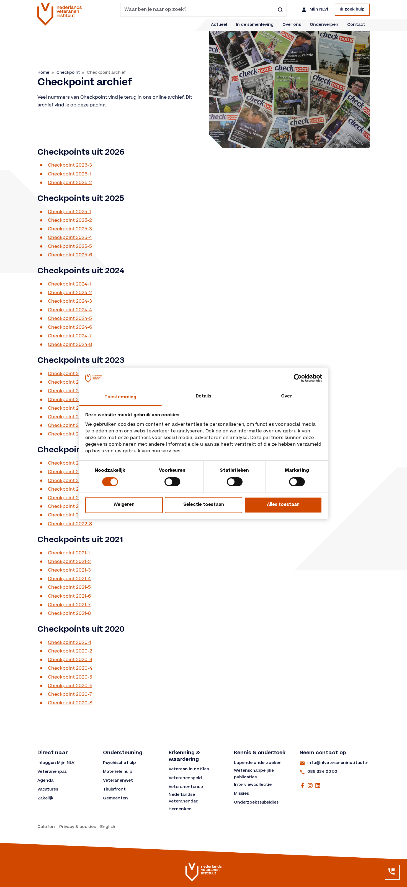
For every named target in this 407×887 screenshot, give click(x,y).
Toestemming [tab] (120, 397)
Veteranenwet (118, 781)
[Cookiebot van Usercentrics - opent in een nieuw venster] (298, 378)
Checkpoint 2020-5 (70, 677)
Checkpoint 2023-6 (70, 417)
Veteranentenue (186, 787)
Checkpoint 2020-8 (70, 703)
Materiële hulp (117, 772)
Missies (241, 794)
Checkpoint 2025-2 (70, 220)
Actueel (219, 25)
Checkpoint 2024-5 (70, 318)
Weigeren (124, 505)
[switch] (172, 481)
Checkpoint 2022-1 (69, 463)
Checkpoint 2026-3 (70, 165)
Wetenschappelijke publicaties (254, 774)
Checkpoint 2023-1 (69, 373)
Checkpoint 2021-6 (69, 596)
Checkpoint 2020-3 (70, 659)
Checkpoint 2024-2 (70, 292)
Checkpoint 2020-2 (70, 651)
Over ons (291, 25)
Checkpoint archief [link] (106, 72)
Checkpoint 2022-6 (70, 506)
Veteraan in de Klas (189, 769)
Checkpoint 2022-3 (70, 480)
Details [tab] (204, 396)
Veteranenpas (52, 772)
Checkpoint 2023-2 (70, 382)
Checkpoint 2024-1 (69, 284)
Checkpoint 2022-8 (70, 524)
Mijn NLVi (319, 10)
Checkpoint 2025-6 (70, 255)
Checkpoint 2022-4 (70, 489)
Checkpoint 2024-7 (70, 336)
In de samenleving (255, 25)
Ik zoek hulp (352, 10)
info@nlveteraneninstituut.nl (338, 763)
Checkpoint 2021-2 (69, 561)
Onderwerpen (324, 25)
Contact (356, 25)
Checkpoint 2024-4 (70, 310)
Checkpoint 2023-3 (70, 391)
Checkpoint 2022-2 (70, 472)
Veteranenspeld (185, 778)
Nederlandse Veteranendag (184, 798)
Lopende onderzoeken (258, 763)
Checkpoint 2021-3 (69, 570)
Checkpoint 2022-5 (70, 498)
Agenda (45, 781)
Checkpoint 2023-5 (70, 408)
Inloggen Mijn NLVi (56, 763)
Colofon (46, 827)
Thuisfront (114, 790)
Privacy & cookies (77, 827)
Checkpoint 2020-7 (70, 694)
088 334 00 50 (322, 772)
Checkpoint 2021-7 (69, 605)
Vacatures (47, 790)
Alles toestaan (283, 505)
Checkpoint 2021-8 (69, 613)
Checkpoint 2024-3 (70, 301)
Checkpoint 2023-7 (70, 425)
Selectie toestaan (203, 505)
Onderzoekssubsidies (256, 803)
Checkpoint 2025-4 (70, 237)
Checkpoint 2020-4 (70, 668)
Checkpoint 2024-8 (70, 344)
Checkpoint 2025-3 (70, 229)
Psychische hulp (119, 763)
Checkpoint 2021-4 (69, 579)
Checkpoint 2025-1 (69, 212)
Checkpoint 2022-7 (70, 515)
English (107, 827)
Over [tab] (286, 396)
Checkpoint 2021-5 (69, 587)
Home (43, 72)
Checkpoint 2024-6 (70, 327)
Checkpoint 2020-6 (70, 686)
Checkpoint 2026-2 (70, 182)
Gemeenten (115, 799)
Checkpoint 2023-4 (70, 399)
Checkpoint (68, 72)
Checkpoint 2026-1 (69, 174)
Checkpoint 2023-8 (70, 434)
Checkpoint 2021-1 (69, 553)
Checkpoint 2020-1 (69, 642)
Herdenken (180, 809)
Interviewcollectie (253, 785)
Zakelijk (45, 799)
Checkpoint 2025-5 (70, 246)
